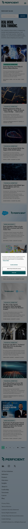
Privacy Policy (6, 260)
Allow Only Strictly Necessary (14, 268)
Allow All (14, 272)
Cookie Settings (14, 264)
